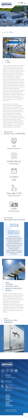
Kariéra (7, 402)
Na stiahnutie (9, 401)
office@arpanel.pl (8, 380)
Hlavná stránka (4, 32)
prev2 (2, 239)
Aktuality (8, 399)
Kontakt (8, 404)
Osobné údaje (9, 405)
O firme (7, 398)
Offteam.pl (15, 411)
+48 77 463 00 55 (8, 382)
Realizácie (8, 396)
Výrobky (8, 395)
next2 (26, 239)
